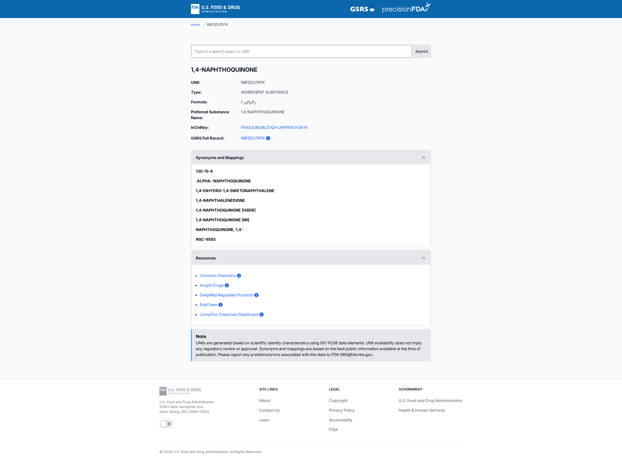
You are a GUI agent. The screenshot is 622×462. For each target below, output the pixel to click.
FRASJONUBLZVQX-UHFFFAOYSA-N (274, 127)
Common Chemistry (218, 275)
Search (421, 51)
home (195, 24)
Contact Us (269, 410)
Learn (264, 420)
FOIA (333, 429)
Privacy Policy (342, 410)
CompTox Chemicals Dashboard (229, 314)
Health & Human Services (422, 410)
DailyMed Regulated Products (226, 295)
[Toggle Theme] (166, 424)
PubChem (208, 304)
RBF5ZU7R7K (253, 138)
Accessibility (340, 420)
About (264, 400)
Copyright (338, 400)
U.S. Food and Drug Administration (431, 400)
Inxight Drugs (212, 285)
